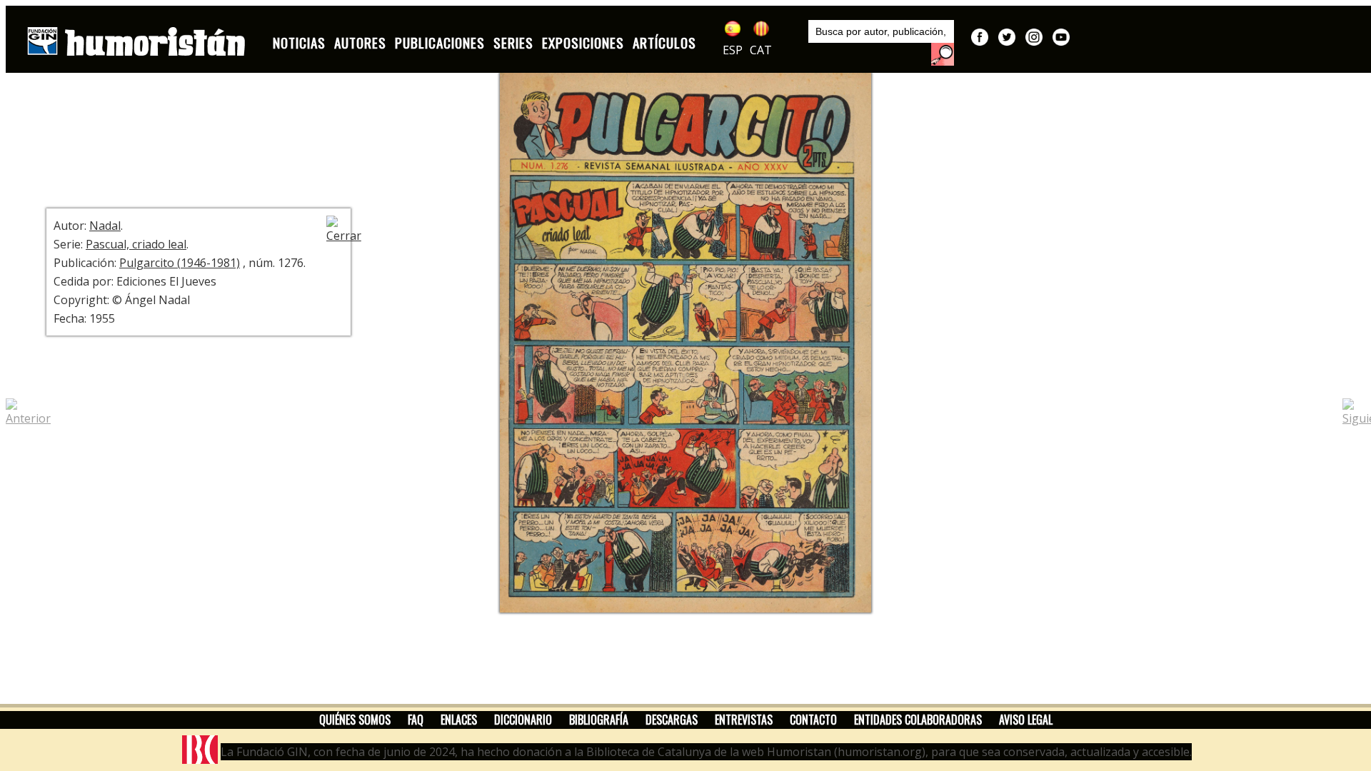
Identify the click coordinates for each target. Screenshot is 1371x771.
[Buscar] (942, 54)
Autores (360, 42)
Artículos (664, 42)
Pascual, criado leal (136, 244)
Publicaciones (440, 42)
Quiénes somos (355, 719)
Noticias (299, 42)
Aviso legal (1026, 719)
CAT (761, 50)
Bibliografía (598, 719)
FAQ (415, 719)
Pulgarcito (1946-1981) (179, 263)
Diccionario (523, 719)
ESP (733, 50)
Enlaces (459, 719)
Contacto (813, 719)
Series (513, 42)
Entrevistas (744, 719)
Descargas (672, 719)
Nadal (105, 225)
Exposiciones (583, 42)
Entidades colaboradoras (918, 719)
